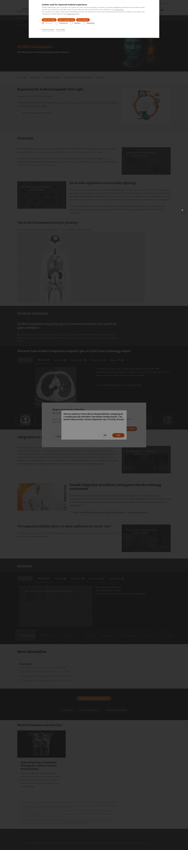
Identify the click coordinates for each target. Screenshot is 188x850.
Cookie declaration (48, 29)
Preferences (63, 23)
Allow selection (82, 20)
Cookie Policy (118, 9)
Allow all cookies (49, 20)
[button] (184, 212)
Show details (60, 29)
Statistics (77, 23)
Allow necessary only (66, 20)
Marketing (90, 23)
